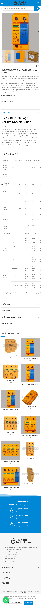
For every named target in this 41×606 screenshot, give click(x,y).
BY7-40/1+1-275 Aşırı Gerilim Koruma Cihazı (30, 384)
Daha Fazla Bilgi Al (15, 602)
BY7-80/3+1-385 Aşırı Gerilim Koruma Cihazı (11, 462)
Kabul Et (28, 602)
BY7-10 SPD (30, 458)
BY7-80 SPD (10, 380)
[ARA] (37, 8)
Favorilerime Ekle (9, 95)
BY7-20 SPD (10, 432)
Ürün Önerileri (8, 324)
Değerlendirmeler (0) (11, 317)
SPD (11, 357)
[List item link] (20, 552)
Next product (39, 66)
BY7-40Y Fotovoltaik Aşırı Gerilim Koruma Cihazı (10, 355)
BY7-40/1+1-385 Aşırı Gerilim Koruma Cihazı (11, 410)
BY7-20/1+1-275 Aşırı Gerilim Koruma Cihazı (30, 359)
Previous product (35, 66)
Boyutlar (6, 311)
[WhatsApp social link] (15, 101)
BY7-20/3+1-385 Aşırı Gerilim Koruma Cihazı (11, 488)
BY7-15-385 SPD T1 (30, 406)
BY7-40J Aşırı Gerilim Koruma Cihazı (30, 484)
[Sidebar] (2, 184)
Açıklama (5, 113)
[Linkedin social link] (13, 101)
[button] (6, 600)
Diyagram (5, 304)
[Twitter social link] (10, 101)
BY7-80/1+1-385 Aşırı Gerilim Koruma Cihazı (30, 436)
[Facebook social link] (8, 101)
